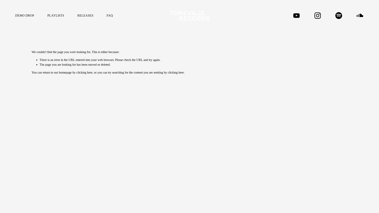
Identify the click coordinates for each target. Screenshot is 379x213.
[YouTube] (296, 16)
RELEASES (85, 15)
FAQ (110, 15)
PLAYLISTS (55, 15)
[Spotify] (339, 16)
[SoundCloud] (360, 16)
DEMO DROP (24, 15)
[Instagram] (318, 16)
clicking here (84, 72)
